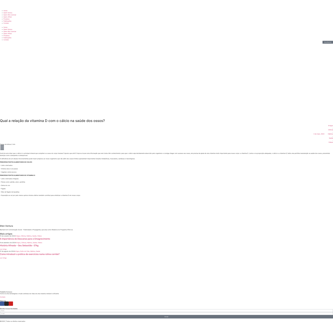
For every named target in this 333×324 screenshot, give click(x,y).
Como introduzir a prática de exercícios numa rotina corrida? (30, 254)
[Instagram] (6, 303)
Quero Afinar (7, 17)
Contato (6, 23)
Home (5, 11)
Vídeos (330, 142)
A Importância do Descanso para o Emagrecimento (25, 239)
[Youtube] (11, 303)
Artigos (330, 125)
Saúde (331, 138)
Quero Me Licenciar (9, 15)
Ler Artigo (3, 249)
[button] (166, 25)
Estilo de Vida (24, 251)
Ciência (330, 130)
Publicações (7, 21)
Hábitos (330, 134)
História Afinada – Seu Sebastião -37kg (19, 245)
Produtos (6, 19)
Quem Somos (7, 13)
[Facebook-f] (2, 303)
